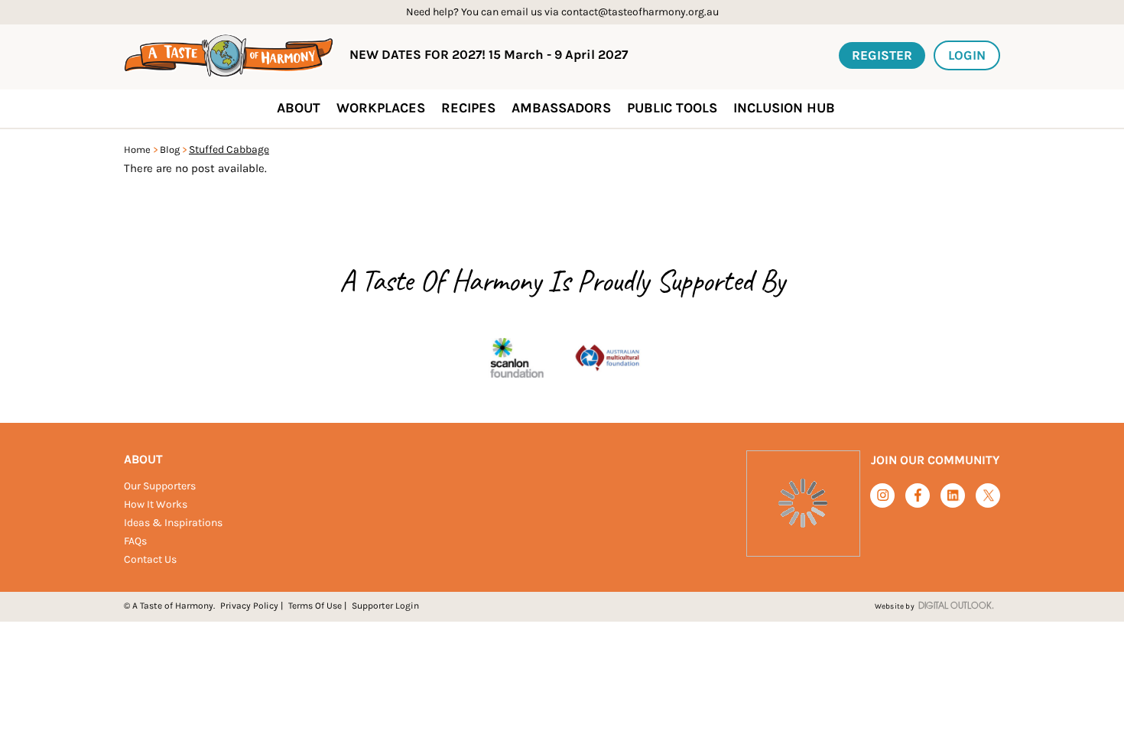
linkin (953, 495)
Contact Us (150, 559)
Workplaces (380, 107)
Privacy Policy (249, 605)
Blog (170, 149)
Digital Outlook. (956, 606)
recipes (468, 107)
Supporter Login (385, 605)
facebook (917, 495)
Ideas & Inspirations (173, 522)
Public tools (672, 107)
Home (137, 149)
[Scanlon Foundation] (517, 359)
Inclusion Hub (784, 107)
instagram (882, 495)
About (143, 459)
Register (882, 55)
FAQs (135, 540)
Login (967, 55)
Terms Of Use (315, 605)
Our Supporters (160, 485)
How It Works (155, 504)
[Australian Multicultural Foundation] (607, 359)
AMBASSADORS (561, 107)
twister (988, 495)
